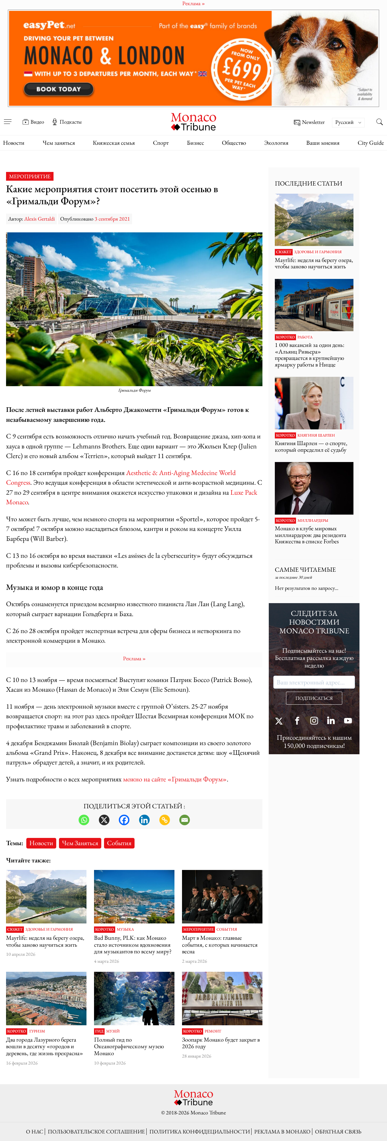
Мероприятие (29, 176)
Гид (99, 1031)
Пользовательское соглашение (96, 1131)
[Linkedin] (144, 820)
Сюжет (15, 929)
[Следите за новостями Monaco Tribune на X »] (280, 721)
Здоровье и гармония (49, 929)
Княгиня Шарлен (316, 435)
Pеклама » (134, 658)
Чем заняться (59, 143)
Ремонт (213, 1031)
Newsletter (313, 122)
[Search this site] (379, 122)
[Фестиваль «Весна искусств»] (222, 896)
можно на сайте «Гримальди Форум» (175, 779)
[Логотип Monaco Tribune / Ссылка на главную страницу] (193, 121)
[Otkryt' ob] (193, 58)
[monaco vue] (134, 896)
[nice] (46, 998)
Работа (305, 337)
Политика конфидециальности (199, 1131)
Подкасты (71, 121)
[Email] (184, 820)
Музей (113, 1031)
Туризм (37, 1031)
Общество (234, 143)
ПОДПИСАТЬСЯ (314, 698)
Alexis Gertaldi (39, 218)
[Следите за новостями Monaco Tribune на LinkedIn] (331, 721)
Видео (37, 121)
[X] (104, 820)
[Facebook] (124, 820)
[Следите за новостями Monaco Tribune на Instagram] (314, 721)
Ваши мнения (323, 143)
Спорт (161, 143)
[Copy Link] (164, 820)
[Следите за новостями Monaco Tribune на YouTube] (348, 721)
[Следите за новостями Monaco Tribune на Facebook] (297, 721)
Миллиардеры (313, 521)
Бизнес (195, 143)
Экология (276, 143)
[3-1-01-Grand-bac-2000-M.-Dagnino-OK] (134, 998)
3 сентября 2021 (112, 218)
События (119, 843)
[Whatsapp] (84, 820)
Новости (13, 143)
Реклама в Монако (282, 1131)
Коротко (104, 929)
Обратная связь (338, 1131)
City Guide (371, 143)
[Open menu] (7, 117)
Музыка (125, 929)
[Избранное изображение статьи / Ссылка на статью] (46, 896)
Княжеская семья (114, 143)
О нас (34, 1131)
